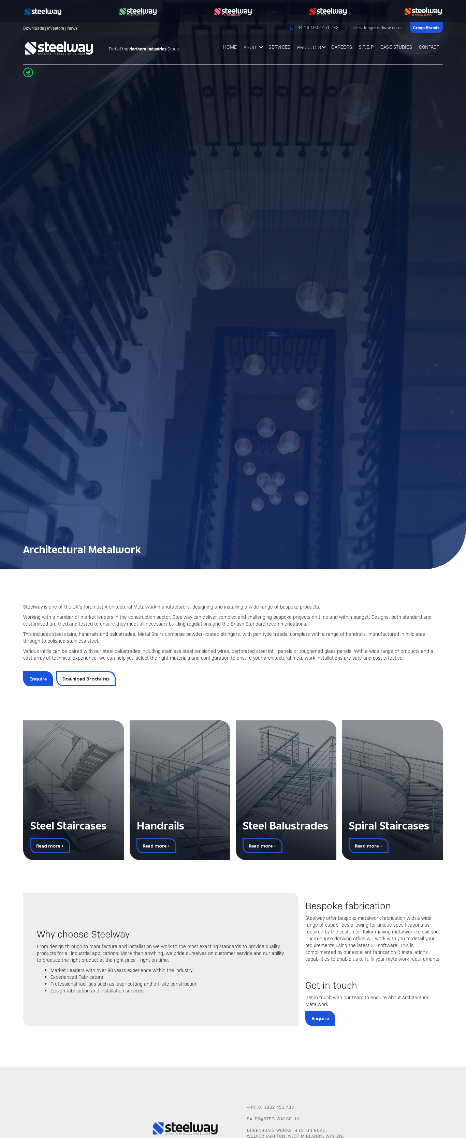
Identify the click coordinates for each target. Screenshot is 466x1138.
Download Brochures (86, 679)
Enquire (38, 679)
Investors (55, 28)
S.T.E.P (366, 47)
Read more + (50, 846)
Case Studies (396, 47)
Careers (341, 47)
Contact (429, 47)
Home (230, 47)
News (72, 28)
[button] (252, 46)
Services (279, 47)
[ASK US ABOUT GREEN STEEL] (29, 72)
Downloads (33, 28)
